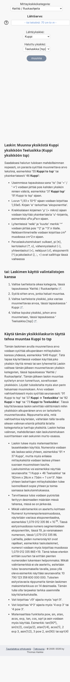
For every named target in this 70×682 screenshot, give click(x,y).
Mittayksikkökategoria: (35, 4)
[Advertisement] (35, 102)
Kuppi (15, 307)
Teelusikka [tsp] (22, 321)
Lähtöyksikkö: (35, 32)
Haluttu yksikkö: (35, 44)
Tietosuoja (39, 648)
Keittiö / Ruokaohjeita (44, 288)
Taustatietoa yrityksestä (18, 648)
